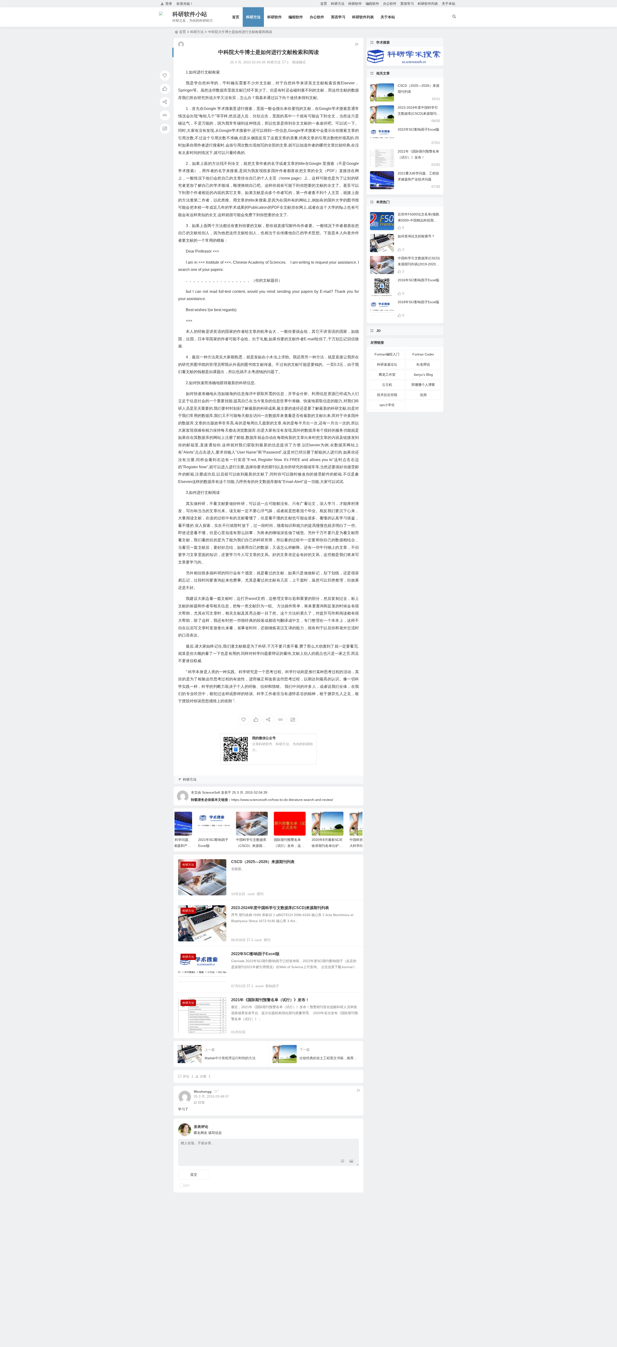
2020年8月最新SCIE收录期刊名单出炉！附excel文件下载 (306, 846)
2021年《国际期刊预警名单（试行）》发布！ (270, 1000)
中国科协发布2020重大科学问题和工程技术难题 (344, 846)
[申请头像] (354, 1128)
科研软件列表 (428, 4)
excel (259, 986)
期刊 (260, 894)
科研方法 (337, 4)
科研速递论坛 (387, 364)
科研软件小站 (189, 14)
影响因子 (272, 986)
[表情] (343, 1162)
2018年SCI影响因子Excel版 (418, 302)
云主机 (387, 385)
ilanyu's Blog (423, 374)
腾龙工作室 (387, 374)
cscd (251, 894)
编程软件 (372, 4)
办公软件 (389, 4)
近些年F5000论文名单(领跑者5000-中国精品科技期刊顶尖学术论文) (418, 220)
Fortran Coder (423, 354)
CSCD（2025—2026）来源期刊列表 (263, 862)
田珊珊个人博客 (423, 385)
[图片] (351, 1162)
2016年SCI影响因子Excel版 (418, 280)
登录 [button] (168, 4)
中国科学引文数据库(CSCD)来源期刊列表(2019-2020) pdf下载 (419, 264)
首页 (323, 4)
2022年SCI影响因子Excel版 (255, 954)
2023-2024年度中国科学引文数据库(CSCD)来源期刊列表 (280, 908)
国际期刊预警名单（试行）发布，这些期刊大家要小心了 (268, 846)
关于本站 (448, 4)
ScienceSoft (211, 792)
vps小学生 (387, 405)
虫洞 (423, 395)
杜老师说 (423, 364)
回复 (201, 1102)
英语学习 (407, 4)
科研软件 (355, 4)
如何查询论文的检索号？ (416, 236)
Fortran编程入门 (387, 354)
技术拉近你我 (387, 395)
